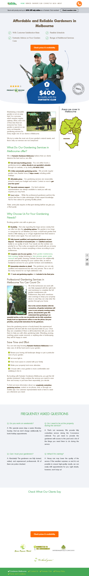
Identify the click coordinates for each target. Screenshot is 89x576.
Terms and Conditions (18, 574)
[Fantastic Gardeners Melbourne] (12, 3)
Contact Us (47, 3)
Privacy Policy (60, 571)
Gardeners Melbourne (18, 571)
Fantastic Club (37, 3)
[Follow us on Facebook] (87, 255)
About (59, 3)
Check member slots (69, 10)
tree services (37, 256)
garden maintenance (44, 254)
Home (23, 3)
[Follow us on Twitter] (87, 260)
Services (28, 3)
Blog (54, 3)
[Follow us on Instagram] (87, 264)
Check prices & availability (44, 48)
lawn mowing (13, 256)
